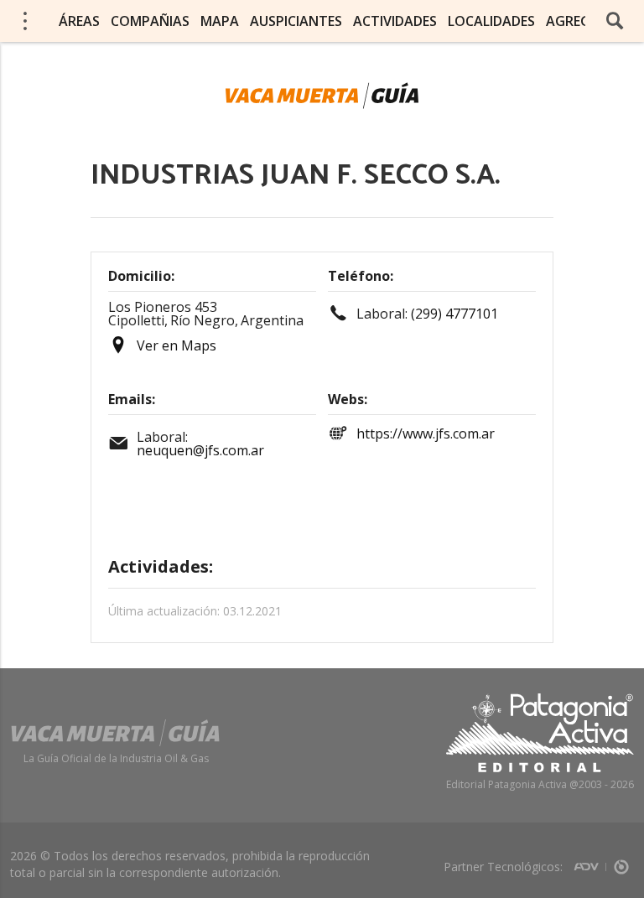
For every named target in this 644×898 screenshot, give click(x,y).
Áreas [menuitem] (79, 21)
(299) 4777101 (454, 313)
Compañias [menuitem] (150, 21)
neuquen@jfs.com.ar (200, 450)
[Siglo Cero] (621, 861)
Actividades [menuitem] (395, 21)
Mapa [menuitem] (219, 21)
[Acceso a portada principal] (322, 95)
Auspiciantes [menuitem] (296, 21)
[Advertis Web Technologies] (590, 861)
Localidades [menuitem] (491, 21)
